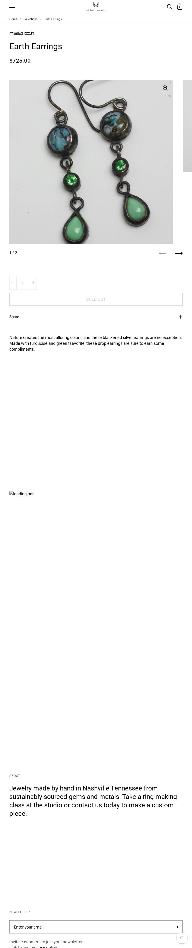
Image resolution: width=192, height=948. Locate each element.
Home (13, 19)
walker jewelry (24, 33)
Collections (30, 19)
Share (14, 317)
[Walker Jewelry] (96, 7)
